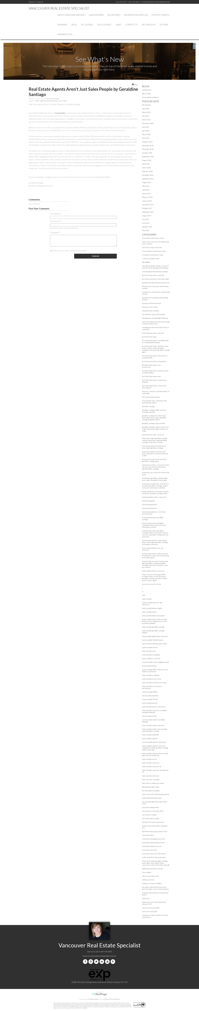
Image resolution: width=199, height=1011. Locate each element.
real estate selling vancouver (152, 846)
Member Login (64, 34)
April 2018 (145, 164)
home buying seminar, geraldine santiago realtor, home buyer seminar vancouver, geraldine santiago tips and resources (155, 534)
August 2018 (146, 160)
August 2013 (146, 216)
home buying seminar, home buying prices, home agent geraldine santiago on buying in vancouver (155, 542)
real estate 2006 (148, 835)
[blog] (113, 961)
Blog (74, 24)
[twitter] (97, 961)
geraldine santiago (148, 406)
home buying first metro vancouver (154, 497)
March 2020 (146, 134)
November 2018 (147, 149)
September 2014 (148, 179)
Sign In (32, 2)
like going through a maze (150, 787)
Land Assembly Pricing (149, 699)
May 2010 (145, 230)
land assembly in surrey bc (151, 658)
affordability (146, 262)
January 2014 (147, 201)
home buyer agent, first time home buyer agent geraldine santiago (154, 447)
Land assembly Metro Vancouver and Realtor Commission (155, 670)
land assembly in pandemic (151, 655)
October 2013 (147, 208)
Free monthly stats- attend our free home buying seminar (154, 402)
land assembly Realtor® (150, 735)
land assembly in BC (149, 651)
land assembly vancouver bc (151, 766)
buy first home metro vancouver (153, 275)
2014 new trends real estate (152, 247)
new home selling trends (150, 807)
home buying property (149, 504)
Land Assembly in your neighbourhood (155, 662)
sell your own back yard (150, 876)
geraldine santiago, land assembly (153, 423)
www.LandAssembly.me (150, 97)
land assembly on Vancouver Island (154, 683)
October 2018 (147, 153)
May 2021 (145, 116)
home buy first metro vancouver (153, 435)
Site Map (164, 24)
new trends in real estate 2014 (152, 811)
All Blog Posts (147, 90)
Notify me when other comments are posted (69, 250)
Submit (95, 256)
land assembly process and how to (154, 707)
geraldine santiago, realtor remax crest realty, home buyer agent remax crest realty (155, 429)
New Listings (146, 94)
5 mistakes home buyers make (152, 255)
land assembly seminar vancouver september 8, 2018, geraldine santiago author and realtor (155, 748)
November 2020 (147, 123)
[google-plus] (91, 961)
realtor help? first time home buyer (46, 101)
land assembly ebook (149, 612)
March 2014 (146, 193)
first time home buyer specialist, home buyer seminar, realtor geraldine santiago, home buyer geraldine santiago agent (156, 349)
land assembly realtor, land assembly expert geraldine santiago (154, 730)
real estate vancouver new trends (153, 854)
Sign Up (40, 2)
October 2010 (147, 227)
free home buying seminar (151, 397)
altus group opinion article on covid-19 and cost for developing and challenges (155, 267)
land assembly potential (150, 696)
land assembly (147, 599)
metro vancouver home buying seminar (155, 794)
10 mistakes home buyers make (153, 238)
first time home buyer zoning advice (154, 361)
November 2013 (147, 205)
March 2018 (146, 168)
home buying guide (148, 501)
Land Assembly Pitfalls (149, 692)
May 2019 (145, 138)
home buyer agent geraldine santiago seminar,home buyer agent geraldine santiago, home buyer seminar (154, 440)
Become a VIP (148, 24)
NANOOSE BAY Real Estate (151, 798)
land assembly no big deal (150, 675)
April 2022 (145, 109)
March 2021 (146, 120)
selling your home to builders (152, 883)
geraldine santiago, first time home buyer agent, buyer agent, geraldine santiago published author (154, 418)
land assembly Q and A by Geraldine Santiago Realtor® (154, 711)
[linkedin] (102, 961)
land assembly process (150, 703)
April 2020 (145, 131)
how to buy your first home (151, 584)
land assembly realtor (149, 716)
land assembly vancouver (150, 763)
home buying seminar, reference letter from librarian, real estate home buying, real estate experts (155, 556)
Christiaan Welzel (93, 999)
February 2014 (147, 197)
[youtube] (108, 961)
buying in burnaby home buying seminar (155, 283)
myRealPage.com (99, 994)
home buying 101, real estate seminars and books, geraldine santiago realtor (155, 492)
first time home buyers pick (151, 376)
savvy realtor (62, 101)
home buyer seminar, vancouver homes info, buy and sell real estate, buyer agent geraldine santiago (155, 467)
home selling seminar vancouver (153, 571)
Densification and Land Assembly (153, 314)
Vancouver (146, 898)
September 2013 (148, 212)
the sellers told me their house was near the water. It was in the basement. (155, 888)
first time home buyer (149, 337)
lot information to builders (151, 791)
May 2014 (145, 186)
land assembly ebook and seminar (153, 616)
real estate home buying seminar (153, 843)
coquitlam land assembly (150, 311)
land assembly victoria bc (150, 776)
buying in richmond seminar (151, 303)
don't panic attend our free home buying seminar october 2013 (156, 323)
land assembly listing (149, 666)
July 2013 (145, 219)
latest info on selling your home (153, 783)
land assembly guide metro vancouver (155, 636)
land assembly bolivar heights (152, 608)
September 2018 (148, 157)
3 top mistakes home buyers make (154, 251)
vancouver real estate (149, 911)
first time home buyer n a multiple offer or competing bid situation (155, 341)
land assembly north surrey (151, 679)
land (143, 595)
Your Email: (55, 221)
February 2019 (147, 142)
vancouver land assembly (150, 908)
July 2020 (145, 127)
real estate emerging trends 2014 (153, 839)
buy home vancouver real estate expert (155, 279)
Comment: (54, 232)
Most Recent (146, 105)
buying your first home (150, 307)
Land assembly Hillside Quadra (152, 640)
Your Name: (55, 213)
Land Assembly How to (150, 647)
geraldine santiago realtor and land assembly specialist (154, 411)
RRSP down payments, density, (152, 869)
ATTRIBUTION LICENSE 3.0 (111, 999)
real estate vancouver (149, 850)
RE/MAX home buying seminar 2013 (154, 831)
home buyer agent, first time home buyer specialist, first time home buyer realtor (155, 454)
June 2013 (145, 223)
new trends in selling (149, 815)
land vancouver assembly (150, 779)
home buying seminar (149, 508)
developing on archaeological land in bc (155, 318)
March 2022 (146, 112)
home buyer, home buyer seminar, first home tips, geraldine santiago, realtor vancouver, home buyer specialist (155, 486)
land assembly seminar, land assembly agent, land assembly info (155, 754)
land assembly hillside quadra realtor (154, 644)
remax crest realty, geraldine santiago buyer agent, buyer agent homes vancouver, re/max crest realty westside (156, 863)
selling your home (148, 880)
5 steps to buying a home (150, 258)
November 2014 (147, 175)
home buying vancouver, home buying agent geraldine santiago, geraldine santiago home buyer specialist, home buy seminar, (155, 564)
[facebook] (85, 961)
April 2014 (145, 190)
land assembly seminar (150, 738)
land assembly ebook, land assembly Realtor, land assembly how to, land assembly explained (154, 621)
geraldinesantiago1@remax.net (104, 956)
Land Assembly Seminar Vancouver (154, 742)
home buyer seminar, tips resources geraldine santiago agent (154, 460)
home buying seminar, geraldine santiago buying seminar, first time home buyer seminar (154, 525)
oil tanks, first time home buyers (153, 822)
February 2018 (147, 171)
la (142, 591)
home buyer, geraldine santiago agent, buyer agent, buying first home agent (155, 479)
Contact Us (132, 24)
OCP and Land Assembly (150, 818)
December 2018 (147, 145)
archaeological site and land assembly (155, 272)
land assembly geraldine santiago (153, 627)
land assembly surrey (149, 759)
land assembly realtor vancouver (153, 725)
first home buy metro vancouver (153, 333)
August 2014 (146, 182)
